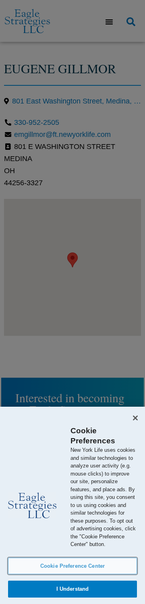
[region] (72, 505)
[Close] (135, 418)
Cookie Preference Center (72, 566)
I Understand (72, 589)
